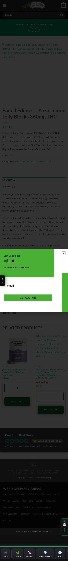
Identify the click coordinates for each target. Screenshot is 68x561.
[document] (34, 280)
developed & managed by (34, 531)
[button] (63, 253)
